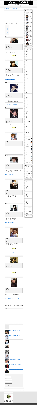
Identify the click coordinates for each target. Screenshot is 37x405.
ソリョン (26, 51)
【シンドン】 (6, 29)
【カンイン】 (6, 28)
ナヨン (26, 116)
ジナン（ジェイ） (27, 78)
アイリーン (27, 90)
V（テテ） (27, 133)
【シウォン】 (6, 32)
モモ (26, 117)
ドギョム (26, 98)
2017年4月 (26, 195)
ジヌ (26, 126)
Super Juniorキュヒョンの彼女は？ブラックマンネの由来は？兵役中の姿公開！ (12, 298)
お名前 (6, 378)
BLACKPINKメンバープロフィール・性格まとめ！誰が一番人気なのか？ (17, 390)
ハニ (26, 69)
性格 (22, 312)
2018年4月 (26, 188)
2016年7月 (26, 200)
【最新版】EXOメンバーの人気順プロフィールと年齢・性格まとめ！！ (28, 161)
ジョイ (26, 92)
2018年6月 (26, 186)
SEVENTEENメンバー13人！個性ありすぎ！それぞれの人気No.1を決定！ (28, 156)
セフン (26, 73)
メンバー (20, 312)
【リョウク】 (6, 33)
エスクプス (27, 95)
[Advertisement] (14, 16)
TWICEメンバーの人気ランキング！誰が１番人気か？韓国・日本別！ (28, 150)
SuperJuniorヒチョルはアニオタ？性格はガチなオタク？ (10, 79)
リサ (26, 61)
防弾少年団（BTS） (27, 130)
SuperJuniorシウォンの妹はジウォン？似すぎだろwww (10, 252)
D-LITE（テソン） (27, 56)
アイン (26, 84)
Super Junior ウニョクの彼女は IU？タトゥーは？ (9, 200)
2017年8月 (26, 194)
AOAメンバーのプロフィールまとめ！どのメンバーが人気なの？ (28, 159)
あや (29, 177)
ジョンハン (27, 97)
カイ (26, 71)
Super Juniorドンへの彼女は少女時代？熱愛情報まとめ (10, 222)
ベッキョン (27, 75)
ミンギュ (26, 100)
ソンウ (26, 122)
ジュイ (26, 85)
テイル (26, 64)
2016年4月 (26, 203)
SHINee (26, 101)
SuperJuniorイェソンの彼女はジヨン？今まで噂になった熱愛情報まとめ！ (12, 104)
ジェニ (26, 60)
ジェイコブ (27, 111)
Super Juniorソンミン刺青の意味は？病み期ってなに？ (10, 174)
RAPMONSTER (27, 132)
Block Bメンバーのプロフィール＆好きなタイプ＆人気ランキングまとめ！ (28, 152)
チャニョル (27, 74)
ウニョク (26, 104)
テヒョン (26, 128)
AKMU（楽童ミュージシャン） (28, 49)
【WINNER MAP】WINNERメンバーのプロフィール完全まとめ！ (28, 140)
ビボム (26, 65)
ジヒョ (26, 113)
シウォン (26, 106)
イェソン (26, 103)
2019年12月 (26, 181)
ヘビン (26, 88)
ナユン (26, 87)
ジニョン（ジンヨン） (27, 121)
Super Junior (16, 312)
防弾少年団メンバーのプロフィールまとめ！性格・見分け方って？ (28, 146)
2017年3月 (26, 196)
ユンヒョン (27, 81)
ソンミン (26, 107)
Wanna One (26, 118)
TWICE (26, 112)
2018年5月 (26, 187)
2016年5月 (26, 202)
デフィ (26, 124)
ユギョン (26, 54)
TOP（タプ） (27, 58)
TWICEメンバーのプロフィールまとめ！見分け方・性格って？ (28, 163)
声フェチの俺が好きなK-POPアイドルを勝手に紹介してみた (28, 144)
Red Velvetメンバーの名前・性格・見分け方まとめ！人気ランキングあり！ (28, 154)
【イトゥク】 (6, 26)
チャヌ (26, 79)
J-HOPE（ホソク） (27, 131)
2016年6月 (26, 201)
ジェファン (27, 120)
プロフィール (18, 312)
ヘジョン (26, 53)
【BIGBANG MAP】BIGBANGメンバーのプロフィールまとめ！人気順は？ (28, 142)
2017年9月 (26, 193)
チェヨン (26, 115)
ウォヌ (26, 94)
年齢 (21, 312)
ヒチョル (26, 108)
